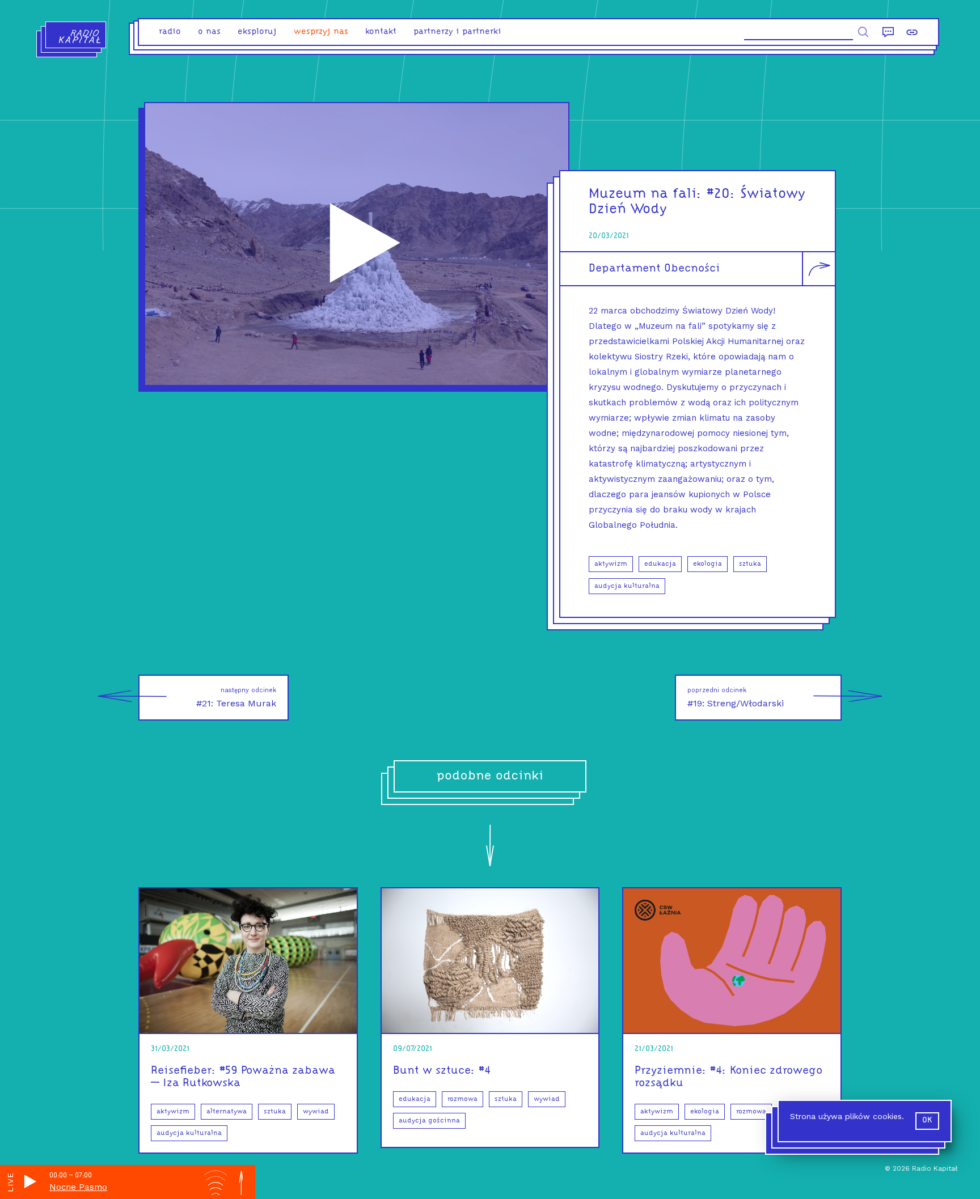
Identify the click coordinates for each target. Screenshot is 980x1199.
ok (927, 1120)
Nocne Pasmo (78, 1187)
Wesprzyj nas (321, 32)
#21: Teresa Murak (236, 698)
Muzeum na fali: (645, 194)
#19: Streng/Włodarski (735, 698)
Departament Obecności (654, 268)
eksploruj (257, 32)
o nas (209, 32)
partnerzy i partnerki (457, 32)
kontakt (380, 32)
